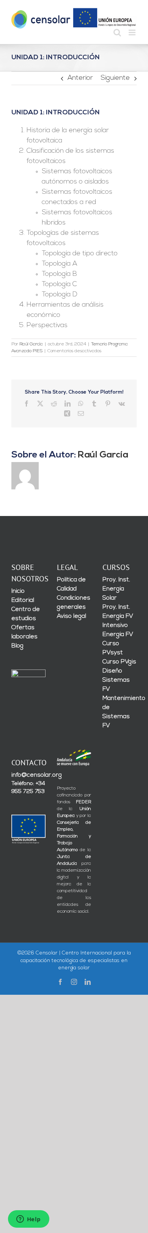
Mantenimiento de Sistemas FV (119, 712)
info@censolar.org (28, 775)
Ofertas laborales (24, 632)
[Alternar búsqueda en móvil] (117, 32)
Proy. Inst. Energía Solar (116, 589)
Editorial (22, 600)
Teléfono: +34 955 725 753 (28, 788)
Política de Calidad (71, 584)
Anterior (80, 78)
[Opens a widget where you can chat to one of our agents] (28, 1219)
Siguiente (115, 78)
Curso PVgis (119, 662)
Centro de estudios (25, 614)
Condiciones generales (73, 602)
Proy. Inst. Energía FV (117, 611)
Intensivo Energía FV (117, 630)
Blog (17, 646)
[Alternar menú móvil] (133, 32)
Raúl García (31, 344)
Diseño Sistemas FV (116, 680)
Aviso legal (71, 616)
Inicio (18, 591)
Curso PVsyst (112, 648)
